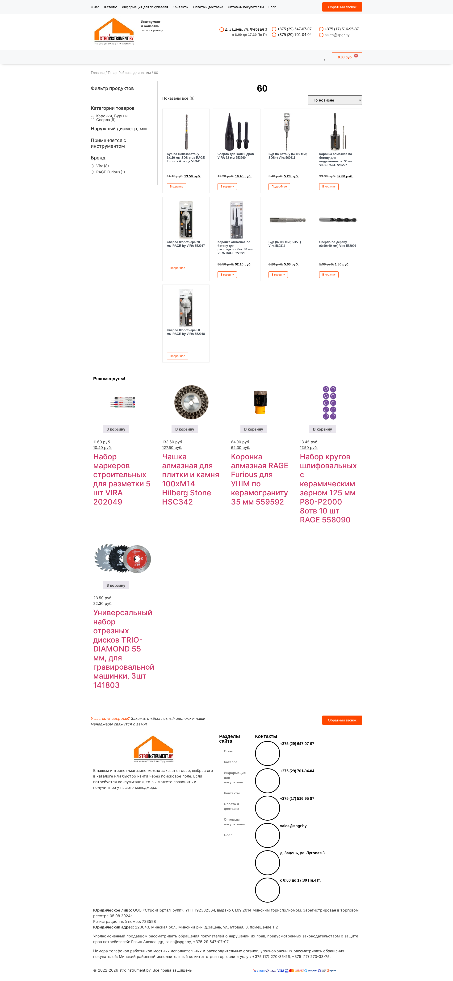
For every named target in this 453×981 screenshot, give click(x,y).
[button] (200, 186)
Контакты (180, 7)
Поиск (214, 57)
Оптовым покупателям (246, 7)
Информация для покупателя (145, 7)
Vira (102, 165)
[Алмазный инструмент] (114, 32)
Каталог (110, 7)
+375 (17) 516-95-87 (342, 29)
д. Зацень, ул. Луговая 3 (246, 29)
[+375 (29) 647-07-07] (274, 29)
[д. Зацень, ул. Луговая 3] (221, 29)
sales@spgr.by (337, 35)
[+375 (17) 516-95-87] (321, 29)
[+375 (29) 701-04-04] (274, 35)
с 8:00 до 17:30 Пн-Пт (249, 35)
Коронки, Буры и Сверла (112, 118)
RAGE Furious (110, 172)
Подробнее (279, 186)
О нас (95, 7)
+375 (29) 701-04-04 (294, 35)
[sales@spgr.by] (321, 35)
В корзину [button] (176, 186)
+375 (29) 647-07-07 (294, 29)
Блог (272, 7)
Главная (98, 73)
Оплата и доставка (208, 7)
